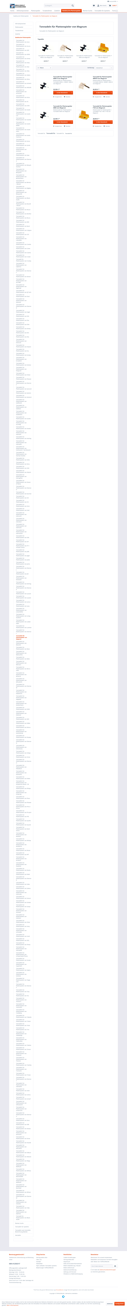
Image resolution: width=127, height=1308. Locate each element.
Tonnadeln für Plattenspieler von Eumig (23, 354)
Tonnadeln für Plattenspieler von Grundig (21, 422)
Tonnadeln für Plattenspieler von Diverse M (23, 686)
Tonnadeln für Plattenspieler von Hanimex (21, 432)
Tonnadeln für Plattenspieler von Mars (23, 648)
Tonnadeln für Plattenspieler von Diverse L (23, 631)
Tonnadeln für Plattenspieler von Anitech (23, 82)
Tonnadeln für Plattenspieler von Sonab (23, 959)
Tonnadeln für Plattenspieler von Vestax (23, 1127)
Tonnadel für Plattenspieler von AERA (23, 53)
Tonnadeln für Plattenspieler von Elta (22, 336)
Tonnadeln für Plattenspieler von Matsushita (21, 653)
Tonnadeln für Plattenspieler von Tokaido (23, 1016)
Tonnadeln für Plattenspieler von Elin (22, 332)
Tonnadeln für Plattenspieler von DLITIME (21, 280)
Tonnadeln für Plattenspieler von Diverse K (23, 587)
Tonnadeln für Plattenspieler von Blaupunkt (21, 192)
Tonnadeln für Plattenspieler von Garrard (23, 388)
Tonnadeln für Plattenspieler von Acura (23, 45)
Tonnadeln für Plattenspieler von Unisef (23, 1098)
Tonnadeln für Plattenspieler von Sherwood (21, 948)
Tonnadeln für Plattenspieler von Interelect (21, 520)
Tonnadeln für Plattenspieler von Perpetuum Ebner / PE (22, 782)
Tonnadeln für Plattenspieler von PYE (22, 815)
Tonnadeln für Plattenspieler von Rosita (23, 869)
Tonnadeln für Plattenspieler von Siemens (21, 916)
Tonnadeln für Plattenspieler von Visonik (23, 1141)
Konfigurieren (119, 1303)
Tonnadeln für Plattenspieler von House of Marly (23, 482)
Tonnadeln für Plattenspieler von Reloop (23, 839)
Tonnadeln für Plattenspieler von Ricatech (21, 858)
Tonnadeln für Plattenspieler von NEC (22, 718)
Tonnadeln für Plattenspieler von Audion (23, 119)
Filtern (41, 68)
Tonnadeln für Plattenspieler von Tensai (23, 1048)
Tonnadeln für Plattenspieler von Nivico (23, 726)
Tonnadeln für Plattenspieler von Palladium (21, 767)
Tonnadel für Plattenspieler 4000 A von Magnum (46, 56)
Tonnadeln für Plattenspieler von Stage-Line (23, 980)
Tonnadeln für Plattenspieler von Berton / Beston (23, 182)
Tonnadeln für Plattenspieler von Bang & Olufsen (23, 165)
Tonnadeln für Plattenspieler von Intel (22, 509)
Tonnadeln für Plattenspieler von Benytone (21, 170)
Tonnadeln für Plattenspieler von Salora (23, 887)
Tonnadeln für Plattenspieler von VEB (22, 1123)
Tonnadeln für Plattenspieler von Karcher (23, 493)
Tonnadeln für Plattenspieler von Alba (22, 70)
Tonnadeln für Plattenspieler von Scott (23, 935)
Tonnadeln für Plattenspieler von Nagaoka (21, 697)
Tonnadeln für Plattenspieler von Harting (23, 437)
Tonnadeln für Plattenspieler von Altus (23, 78)
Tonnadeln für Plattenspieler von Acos (23, 41)
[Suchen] (72, 5)
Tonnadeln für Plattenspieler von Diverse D (23, 306)
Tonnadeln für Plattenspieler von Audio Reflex (23, 123)
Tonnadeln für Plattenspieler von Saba (23, 883)
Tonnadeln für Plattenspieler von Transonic (21, 1069)
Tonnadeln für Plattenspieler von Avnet (23, 144)
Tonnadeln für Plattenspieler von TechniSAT (21, 1005)
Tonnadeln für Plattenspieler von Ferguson (21, 369)
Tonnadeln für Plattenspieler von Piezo (23, 797)
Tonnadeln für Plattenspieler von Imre (23, 505)
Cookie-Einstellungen (70, 1257)
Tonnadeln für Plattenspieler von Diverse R (23, 878)
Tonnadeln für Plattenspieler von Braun (23, 208)
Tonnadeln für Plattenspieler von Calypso (23, 229)
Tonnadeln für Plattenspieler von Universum (21, 1108)
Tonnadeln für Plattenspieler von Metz (23, 658)
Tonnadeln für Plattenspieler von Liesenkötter (21, 610)
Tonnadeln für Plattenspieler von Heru (23, 463)
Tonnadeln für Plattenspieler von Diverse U (23, 1114)
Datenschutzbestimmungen (108, 1270)
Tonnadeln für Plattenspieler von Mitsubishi (21, 680)
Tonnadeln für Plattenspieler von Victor (23, 1137)
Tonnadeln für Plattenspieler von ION (22, 536)
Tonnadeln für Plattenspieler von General (23, 396)
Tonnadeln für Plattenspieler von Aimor (23, 57)
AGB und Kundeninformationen (73, 1263)
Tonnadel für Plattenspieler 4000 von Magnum (84, 56)
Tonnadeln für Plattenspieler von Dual (23, 295)
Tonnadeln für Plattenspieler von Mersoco (21, 663)
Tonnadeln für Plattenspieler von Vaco (23, 1119)
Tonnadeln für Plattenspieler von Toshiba (23, 1064)
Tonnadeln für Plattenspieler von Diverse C (23, 270)
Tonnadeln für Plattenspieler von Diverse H (23, 488)
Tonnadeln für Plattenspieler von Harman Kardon (21, 454)
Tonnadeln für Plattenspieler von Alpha (23, 74)
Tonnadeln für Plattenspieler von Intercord (21, 514)
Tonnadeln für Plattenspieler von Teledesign (21, 1033)
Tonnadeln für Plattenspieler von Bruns (23, 217)
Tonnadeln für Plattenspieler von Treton (23, 1020)
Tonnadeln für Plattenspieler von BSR (22, 221)
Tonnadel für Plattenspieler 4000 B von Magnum (65, 56)
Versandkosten (59, 1290)
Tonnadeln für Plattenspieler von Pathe (23, 777)
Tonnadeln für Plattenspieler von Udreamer (21, 1084)
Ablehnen (110, 1303)
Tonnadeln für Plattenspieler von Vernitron (21, 1132)
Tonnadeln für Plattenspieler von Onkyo (23, 752)
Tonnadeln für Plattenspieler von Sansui (23, 897)
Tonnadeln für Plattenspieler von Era (22, 350)
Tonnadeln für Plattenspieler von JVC (22, 573)
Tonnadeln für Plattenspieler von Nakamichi (21, 691)
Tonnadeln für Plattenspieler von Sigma (23, 969)
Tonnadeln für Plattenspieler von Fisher (23, 374)
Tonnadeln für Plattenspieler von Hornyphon (21, 476)
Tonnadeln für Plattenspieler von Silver (23, 921)
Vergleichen (58, 97)
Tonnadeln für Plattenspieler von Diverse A (23, 159)
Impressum (67, 1261)
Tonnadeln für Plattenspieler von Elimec (23, 327)
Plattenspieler (19, 27)
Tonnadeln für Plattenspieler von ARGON (23, 86)
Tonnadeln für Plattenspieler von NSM (23, 708)
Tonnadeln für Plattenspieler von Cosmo (23, 251)
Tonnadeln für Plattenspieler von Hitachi (23, 471)
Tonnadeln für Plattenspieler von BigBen (23, 187)
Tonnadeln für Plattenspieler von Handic (23, 427)
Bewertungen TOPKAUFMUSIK (45, 1268)
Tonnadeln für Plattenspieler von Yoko (23, 1207)
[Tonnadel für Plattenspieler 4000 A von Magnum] (46, 48)
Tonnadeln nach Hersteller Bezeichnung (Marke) (23, 1231)
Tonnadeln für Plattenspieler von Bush (23, 225)
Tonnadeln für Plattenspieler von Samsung (21, 892)
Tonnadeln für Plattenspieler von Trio (22, 1028)
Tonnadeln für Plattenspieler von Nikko (23, 722)
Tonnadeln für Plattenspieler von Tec (22, 995)
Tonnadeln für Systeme (22, 1227)
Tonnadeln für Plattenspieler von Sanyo (23, 905)
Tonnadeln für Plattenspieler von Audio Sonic (23, 129)
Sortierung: (91, 67)
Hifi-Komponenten (20, 23)
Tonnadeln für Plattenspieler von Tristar (23, 1074)
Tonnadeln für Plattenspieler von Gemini (23, 392)
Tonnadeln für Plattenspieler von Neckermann (21, 703)
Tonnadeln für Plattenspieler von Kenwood (21, 578)
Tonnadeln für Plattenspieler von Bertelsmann (21, 176)
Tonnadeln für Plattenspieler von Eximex (23, 364)
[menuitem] (59, 5)
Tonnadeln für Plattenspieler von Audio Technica (23, 135)
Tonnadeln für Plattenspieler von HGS (22, 467)
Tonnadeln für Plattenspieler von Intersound (21, 531)
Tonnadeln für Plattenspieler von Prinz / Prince (23, 806)
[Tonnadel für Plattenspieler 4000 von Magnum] (84, 48)
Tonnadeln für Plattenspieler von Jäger (23, 554)
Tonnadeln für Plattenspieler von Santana (21, 974)
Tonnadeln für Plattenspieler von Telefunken (21, 1039)
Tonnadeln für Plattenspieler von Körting (23, 583)
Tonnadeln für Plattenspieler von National (21, 713)
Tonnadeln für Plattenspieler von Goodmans (21, 412)
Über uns (39, 1259)
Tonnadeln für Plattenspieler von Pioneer (23, 801)
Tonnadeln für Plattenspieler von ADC (22, 49)
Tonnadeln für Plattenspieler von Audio (23, 109)
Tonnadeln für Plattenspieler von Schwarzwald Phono (22, 954)
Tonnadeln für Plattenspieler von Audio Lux (23, 113)
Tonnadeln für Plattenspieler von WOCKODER (21, 1174)
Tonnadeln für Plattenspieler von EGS (22, 315)
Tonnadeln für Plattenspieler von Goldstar (21, 407)
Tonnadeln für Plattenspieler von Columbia (21, 238)
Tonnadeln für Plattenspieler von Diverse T (23, 1079)
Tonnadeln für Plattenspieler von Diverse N (23, 741)
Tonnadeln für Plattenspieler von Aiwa (23, 61)
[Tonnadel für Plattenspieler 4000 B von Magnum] (65, 48)
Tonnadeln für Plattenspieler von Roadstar (21, 864)
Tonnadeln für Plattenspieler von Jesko (23, 559)
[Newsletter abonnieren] (115, 1266)
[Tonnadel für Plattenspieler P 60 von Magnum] (103, 48)
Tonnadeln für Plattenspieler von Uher (23, 1089)
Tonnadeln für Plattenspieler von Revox (23, 849)
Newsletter (39, 1263)
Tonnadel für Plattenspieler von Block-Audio (23, 1217)
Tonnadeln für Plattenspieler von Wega (23, 1160)
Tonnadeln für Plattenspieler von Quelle (23, 819)
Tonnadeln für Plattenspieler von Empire (23, 346)
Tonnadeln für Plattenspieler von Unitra (23, 1094)
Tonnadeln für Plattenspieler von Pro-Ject (23, 811)
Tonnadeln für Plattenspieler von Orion (23, 756)
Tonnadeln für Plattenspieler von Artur (23, 96)
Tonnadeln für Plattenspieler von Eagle (23, 311)
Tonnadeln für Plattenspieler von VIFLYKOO (21, 1146)
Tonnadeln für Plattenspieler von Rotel (23, 873)
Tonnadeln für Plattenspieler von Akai (22, 66)
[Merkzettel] (94, 5)
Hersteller (18, 1235)
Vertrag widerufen (69, 1259)
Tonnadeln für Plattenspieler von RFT (22, 853)
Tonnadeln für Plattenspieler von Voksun (23, 1151)
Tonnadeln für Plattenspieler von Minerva (21, 674)
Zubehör (17, 34)
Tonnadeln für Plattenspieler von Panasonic (21, 772)
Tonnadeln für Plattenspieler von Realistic (21, 834)
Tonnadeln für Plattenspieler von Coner (23, 247)
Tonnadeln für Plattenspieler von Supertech (21, 964)
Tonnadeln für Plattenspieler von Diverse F (23, 383)
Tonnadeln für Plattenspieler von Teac (23, 990)
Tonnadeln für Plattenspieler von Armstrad (21, 91)
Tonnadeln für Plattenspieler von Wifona (23, 1170)
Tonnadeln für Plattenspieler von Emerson (21, 341)
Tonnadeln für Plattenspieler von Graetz (23, 417)
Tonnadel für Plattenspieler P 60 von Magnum (103, 56)
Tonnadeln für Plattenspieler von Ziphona (21, 1212)
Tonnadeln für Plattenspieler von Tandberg (21, 1011)
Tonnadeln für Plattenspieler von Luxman (23, 626)
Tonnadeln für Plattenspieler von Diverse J (23, 568)
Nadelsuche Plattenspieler (23, 37)
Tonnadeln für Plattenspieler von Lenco (23, 601)
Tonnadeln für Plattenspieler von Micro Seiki (23, 668)
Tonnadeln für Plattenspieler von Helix (23, 459)
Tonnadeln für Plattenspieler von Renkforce (21, 844)
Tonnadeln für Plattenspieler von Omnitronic (21, 747)
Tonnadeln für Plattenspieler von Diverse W (23, 1196)
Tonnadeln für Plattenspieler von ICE (22, 497)
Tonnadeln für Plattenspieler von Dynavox (21, 300)
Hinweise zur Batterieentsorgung (73, 1274)
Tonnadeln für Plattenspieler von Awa (22, 154)
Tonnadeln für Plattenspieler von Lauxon (23, 597)
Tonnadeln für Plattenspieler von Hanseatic (21, 442)
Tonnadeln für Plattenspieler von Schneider (21, 930)
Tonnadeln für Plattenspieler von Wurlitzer (21, 1186)
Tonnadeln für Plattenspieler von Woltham (21, 1180)
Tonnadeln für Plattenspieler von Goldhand (21, 401)
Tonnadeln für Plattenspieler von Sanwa (23, 901)
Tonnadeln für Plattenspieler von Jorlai (23, 563)
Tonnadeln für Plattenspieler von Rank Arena (23, 828)
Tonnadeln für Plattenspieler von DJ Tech (23, 291)
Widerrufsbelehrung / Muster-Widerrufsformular (72, 1267)
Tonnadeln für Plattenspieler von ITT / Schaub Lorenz (22, 545)
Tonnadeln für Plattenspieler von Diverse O (23, 761)
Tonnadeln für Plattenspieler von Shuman (21, 910)
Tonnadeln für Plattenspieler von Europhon (21, 359)
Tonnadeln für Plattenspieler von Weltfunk (21, 1165)
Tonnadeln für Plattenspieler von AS (22, 100)
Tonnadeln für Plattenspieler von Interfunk (21, 525)
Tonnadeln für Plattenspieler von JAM (22, 550)
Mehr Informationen (12, 1305)
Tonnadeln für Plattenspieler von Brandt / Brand (23, 203)
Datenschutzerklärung (70, 1270)
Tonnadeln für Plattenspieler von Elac (22, 319)
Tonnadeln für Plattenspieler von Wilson (23, 1191)
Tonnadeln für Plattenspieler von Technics (21, 999)
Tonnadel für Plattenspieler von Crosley (23, 260)
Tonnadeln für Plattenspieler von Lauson (23, 592)
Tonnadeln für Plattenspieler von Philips (23, 787)
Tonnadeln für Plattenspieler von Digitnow (21, 286)
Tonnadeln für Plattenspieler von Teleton (23, 1044)
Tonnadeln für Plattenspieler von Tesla (23, 1024)
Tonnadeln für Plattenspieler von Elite (22, 323)
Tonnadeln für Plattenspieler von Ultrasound (21, 1103)
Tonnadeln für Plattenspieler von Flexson (23, 378)
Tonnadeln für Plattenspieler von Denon (23, 275)
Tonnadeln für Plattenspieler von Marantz (21, 643)
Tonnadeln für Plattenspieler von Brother (23, 213)
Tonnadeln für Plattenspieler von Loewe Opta (23, 621)
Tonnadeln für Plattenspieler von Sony (23, 925)
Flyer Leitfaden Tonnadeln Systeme (46, 1265)
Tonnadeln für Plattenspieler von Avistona (21, 149)
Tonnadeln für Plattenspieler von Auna (23, 140)
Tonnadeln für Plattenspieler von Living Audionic (23, 616)
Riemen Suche (19, 1223)
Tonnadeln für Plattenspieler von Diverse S (23, 985)
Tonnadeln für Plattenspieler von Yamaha (21, 1202)
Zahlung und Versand (70, 1272)
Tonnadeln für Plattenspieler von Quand (23, 824)
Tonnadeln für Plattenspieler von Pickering (21, 792)
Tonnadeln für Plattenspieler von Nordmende (21, 731)
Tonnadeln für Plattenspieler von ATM (22, 104)
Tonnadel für (42, 133)
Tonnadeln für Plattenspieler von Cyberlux (21, 265)
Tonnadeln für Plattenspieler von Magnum (21, 637)
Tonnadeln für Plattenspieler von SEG (22, 939)
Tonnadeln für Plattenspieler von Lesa (22, 605)
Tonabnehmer (19, 30)
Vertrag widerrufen (41, 1257)
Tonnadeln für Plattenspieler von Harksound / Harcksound (23, 448)
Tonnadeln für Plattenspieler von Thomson (21, 1053)
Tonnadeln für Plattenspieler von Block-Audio (23, 198)
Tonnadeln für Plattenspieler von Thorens (21, 1059)
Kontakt (38, 1261)
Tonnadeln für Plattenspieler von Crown (23, 256)
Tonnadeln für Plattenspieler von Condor (23, 243)
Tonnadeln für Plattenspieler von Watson (23, 1156)
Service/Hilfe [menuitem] (113, 1)
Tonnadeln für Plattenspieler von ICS (22, 501)
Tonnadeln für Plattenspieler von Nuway (23, 736)
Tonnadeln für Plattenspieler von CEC (22, 233)
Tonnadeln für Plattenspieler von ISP (22, 540)
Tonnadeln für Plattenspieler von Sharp (23, 943)
